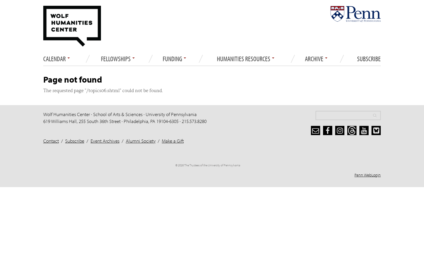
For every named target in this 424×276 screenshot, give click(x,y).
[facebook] (327, 130)
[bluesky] (376, 130)
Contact (51, 141)
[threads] (352, 130)
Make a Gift (173, 141)
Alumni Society (140, 141)
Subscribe (369, 59)
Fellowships (116, 59)
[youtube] (364, 130)
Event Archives (105, 141)
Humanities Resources (244, 59)
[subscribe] (315, 130)
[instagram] (339, 130)
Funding (173, 59)
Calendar (55, 59)
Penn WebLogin (367, 175)
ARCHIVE (314, 59)
